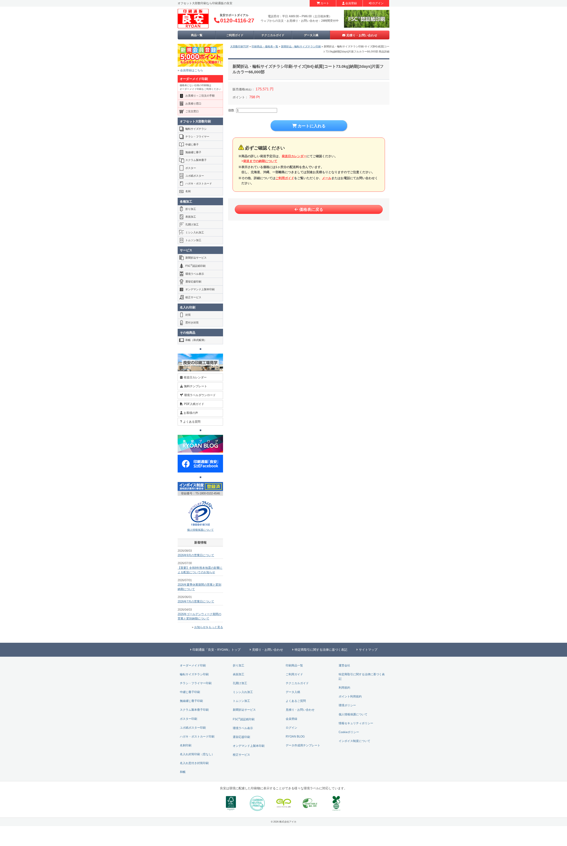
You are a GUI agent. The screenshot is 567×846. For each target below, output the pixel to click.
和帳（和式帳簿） (196, 340)
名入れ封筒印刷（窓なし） (197, 754)
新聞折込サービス (196, 257)
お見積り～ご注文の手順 (200, 95)
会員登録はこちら (191, 70)
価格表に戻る (311, 209)
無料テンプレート (195, 386)
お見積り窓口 (193, 103)
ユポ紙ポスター (194, 175)
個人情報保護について (200, 529)
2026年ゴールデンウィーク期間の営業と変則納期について (199, 616)
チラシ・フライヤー (197, 136)
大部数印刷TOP (239, 46)
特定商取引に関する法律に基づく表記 (362, 676)
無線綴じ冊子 (193, 152)
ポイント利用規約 (350, 696)
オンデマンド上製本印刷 (200, 289)
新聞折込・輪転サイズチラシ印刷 (301, 46)
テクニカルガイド (272, 35)
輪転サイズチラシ (196, 128)
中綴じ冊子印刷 (190, 692)
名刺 (188, 191)
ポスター (190, 168)
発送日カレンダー (294, 156)
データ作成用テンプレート (303, 745)
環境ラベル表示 (194, 273)
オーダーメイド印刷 (193, 665)
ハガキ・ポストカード (198, 183)
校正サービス (193, 297)
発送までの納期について (260, 161)
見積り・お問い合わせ (361, 35)
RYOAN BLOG (295, 736)
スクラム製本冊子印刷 (194, 709)
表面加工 (190, 216)
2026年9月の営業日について (196, 555)
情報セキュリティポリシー (356, 723)
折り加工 (190, 209)
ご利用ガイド (234, 35)
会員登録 (351, 3)
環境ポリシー (347, 705)
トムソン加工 (193, 240)
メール (326, 178)
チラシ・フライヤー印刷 (196, 683)
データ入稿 (311, 35)
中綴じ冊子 (192, 144)
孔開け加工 (192, 224)
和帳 (183, 772)
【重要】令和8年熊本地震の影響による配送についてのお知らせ (200, 570)
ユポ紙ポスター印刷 (193, 727)
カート (324, 3)
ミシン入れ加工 (194, 232)
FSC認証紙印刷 (195, 265)
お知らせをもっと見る (208, 627)
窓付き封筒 (192, 322)
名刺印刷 (185, 745)
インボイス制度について (354, 741)
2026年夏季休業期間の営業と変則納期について (199, 587)
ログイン (378, 3)
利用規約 (344, 687)
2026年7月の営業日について (196, 601)
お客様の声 (191, 412)
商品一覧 (196, 35)
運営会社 (344, 665)
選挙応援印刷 (193, 281)
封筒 (188, 314)
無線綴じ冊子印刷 (191, 701)
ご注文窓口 (192, 111)
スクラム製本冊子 (196, 160)
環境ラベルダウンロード (200, 395)
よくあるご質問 (296, 701)
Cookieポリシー (349, 732)
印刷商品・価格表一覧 (265, 46)
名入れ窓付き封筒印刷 (194, 763)
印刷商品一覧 (294, 665)
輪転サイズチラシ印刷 (194, 674)
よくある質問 (191, 421)
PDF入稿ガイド (194, 404)
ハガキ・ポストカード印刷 (197, 736)
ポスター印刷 (188, 718)
